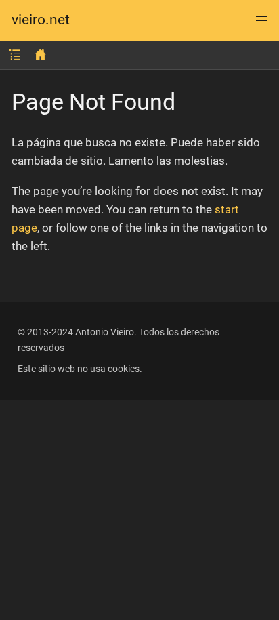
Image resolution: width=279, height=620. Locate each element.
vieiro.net (41, 20)
